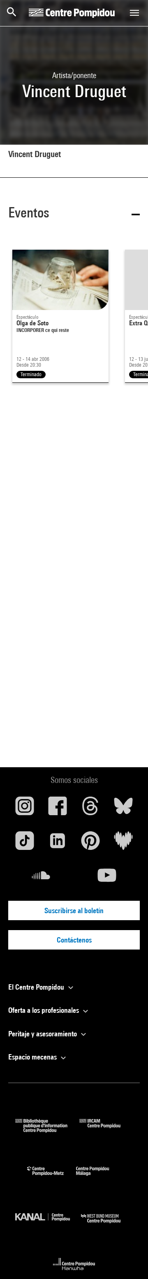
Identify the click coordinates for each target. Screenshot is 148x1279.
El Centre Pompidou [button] (37, 987)
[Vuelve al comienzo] (129, 1259)
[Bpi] (47, 1130)
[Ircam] (106, 1130)
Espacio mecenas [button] (33, 1056)
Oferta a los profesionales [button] (44, 1010)
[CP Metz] (51, 1177)
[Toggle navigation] (134, 13)
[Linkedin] (57, 843)
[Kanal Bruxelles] (48, 1225)
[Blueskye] (123, 809)
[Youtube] (107, 878)
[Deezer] (123, 843)
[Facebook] (57, 809)
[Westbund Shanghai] (107, 1225)
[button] (74, 213)
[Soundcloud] (41, 878)
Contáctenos (74, 939)
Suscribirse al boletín (74, 910)
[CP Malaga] (98, 1177)
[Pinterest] (90, 843)
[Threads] (90, 809)
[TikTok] (24, 843)
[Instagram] (24, 809)
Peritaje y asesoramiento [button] (43, 1033)
